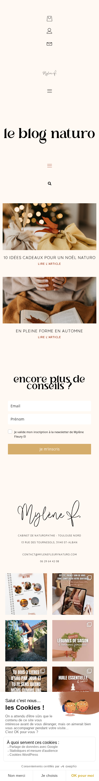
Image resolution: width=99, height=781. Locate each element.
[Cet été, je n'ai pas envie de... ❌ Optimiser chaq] (26, 594)
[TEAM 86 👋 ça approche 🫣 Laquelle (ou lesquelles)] (26, 641)
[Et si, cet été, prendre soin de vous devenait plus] (73, 594)
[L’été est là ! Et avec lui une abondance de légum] (73, 641)
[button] (49, 91)
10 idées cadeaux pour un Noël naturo (50, 257)
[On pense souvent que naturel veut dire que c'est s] (73, 687)
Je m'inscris (50, 449)
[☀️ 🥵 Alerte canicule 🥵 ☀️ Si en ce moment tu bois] (26, 687)
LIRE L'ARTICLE (49, 264)
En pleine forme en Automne (49, 330)
